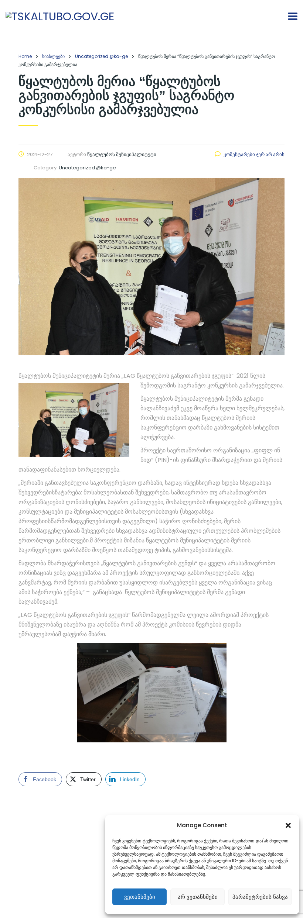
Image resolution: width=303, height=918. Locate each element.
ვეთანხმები (139, 897)
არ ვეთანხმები (198, 897)
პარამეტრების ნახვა (260, 897)
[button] (288, 825)
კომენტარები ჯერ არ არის (254, 154)
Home (25, 56)
